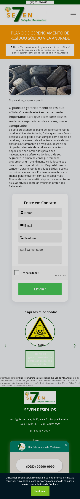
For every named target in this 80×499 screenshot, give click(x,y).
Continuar (40, 491)
